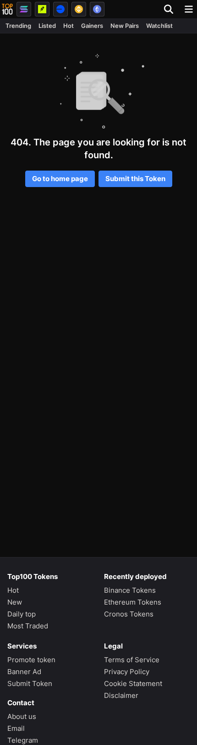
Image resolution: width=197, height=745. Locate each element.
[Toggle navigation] (188, 9)
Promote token (31, 659)
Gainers (92, 25)
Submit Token (29, 683)
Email (16, 728)
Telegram (22, 740)
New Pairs (124, 25)
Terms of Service (131, 659)
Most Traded (27, 626)
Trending (18, 25)
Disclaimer (121, 695)
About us (21, 716)
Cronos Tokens (128, 614)
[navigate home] (7, 9)
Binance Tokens (130, 590)
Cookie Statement (133, 683)
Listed (47, 25)
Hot (68, 25)
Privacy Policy (126, 671)
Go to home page (60, 178)
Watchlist (159, 25)
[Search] (171, 9)
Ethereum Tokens (132, 602)
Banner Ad (24, 671)
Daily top (21, 614)
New (14, 602)
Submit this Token (135, 178)
